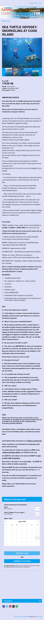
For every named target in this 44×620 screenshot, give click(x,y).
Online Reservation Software (21, 616)
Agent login (39, 616)
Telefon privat (6, 21)
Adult (8, 507)
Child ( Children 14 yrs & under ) (14, 513)
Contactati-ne (8, 601)
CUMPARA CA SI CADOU (22, 561)
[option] (7, 72)
